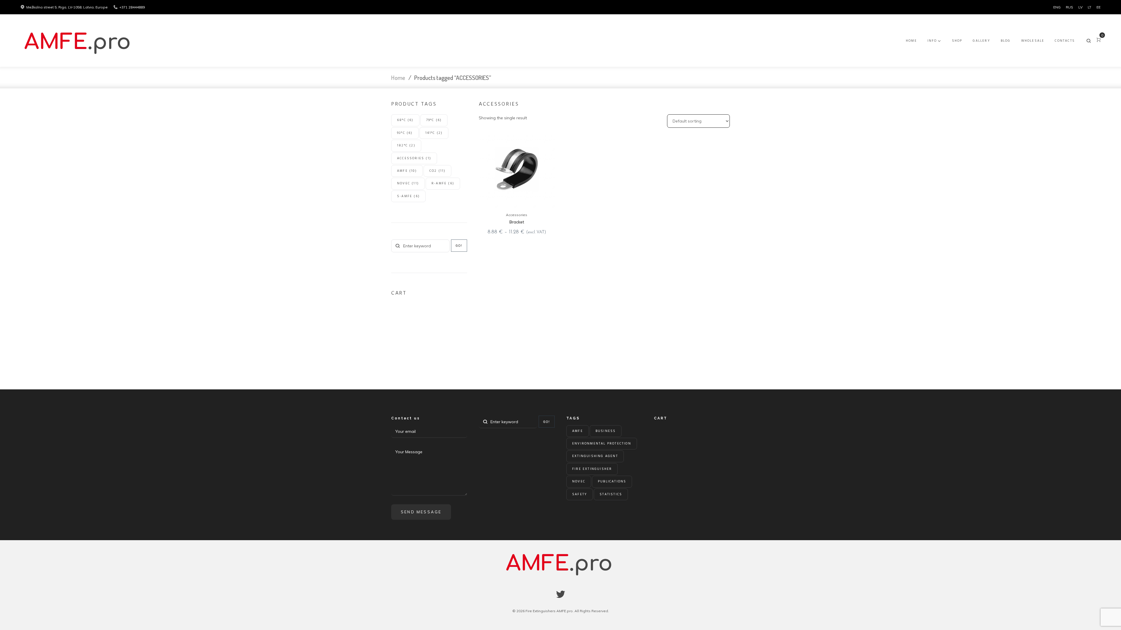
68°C (405, 120)
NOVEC (408, 183)
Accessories (516, 215)
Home (398, 77)
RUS (1069, 7)
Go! (459, 246)
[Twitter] (560, 594)
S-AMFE (408, 196)
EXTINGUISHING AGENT (595, 456)
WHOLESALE (1033, 40)
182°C (406, 145)
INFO (932, 40)
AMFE (407, 171)
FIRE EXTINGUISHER (592, 469)
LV (1080, 7)
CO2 (437, 171)
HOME (911, 40)
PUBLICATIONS (612, 481)
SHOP (957, 40)
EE (1098, 7)
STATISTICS (611, 494)
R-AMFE (442, 183)
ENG (1057, 7)
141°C (434, 133)
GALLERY (981, 40)
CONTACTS (1065, 40)
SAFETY (579, 494)
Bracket (516, 222)
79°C (434, 120)
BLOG (1006, 40)
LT (1089, 7)
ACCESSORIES (414, 158)
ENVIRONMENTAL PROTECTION (601, 443)
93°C (405, 133)
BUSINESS (606, 431)
